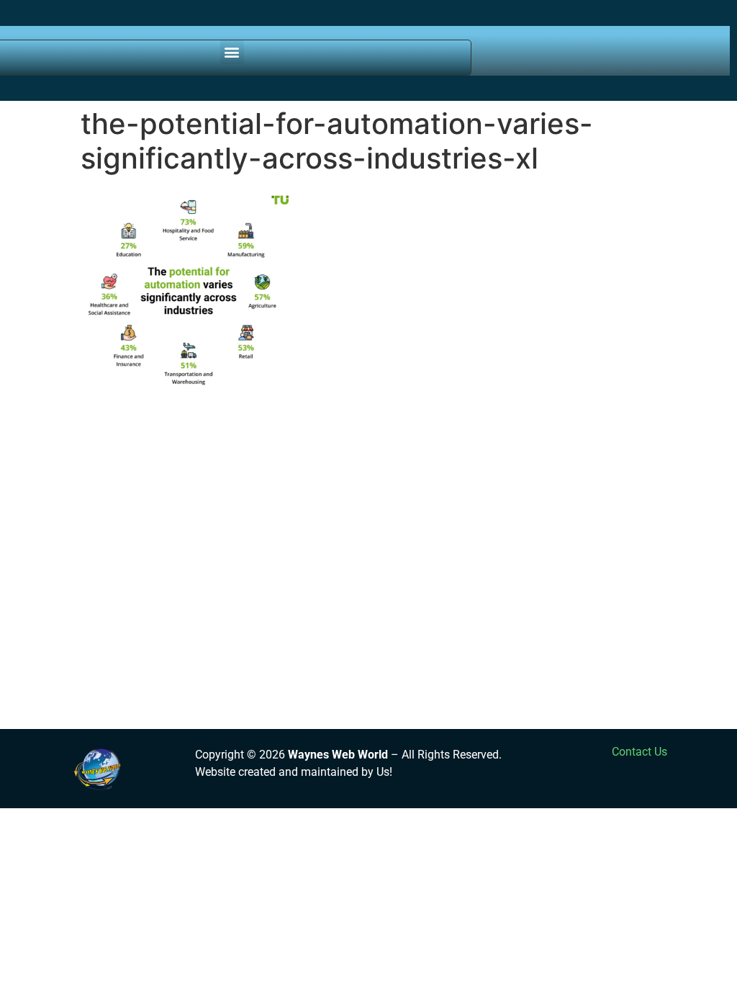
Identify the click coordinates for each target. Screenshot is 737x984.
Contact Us (639, 752)
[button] (232, 52)
